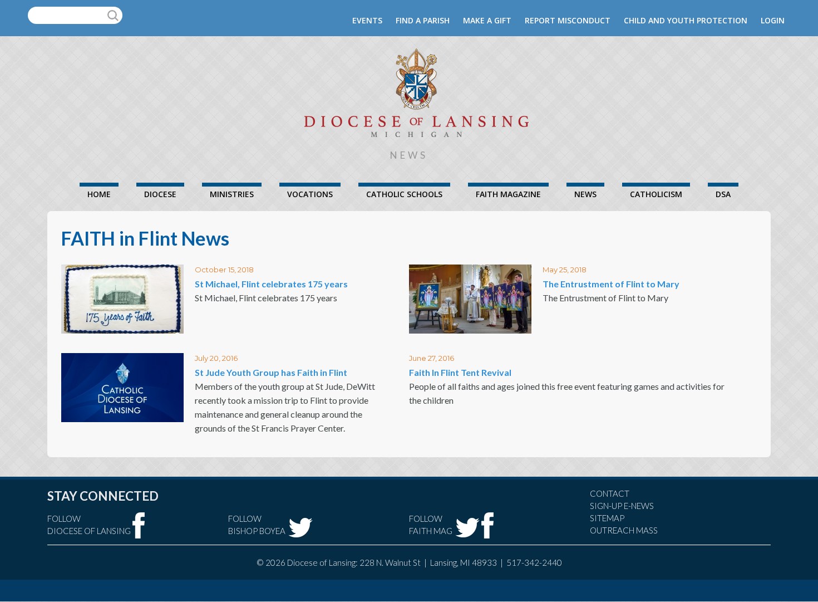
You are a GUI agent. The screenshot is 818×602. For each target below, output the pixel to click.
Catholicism (656, 194)
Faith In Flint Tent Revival (460, 372)
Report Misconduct (567, 20)
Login (773, 20)
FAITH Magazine (508, 194)
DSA (723, 194)
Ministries (232, 194)
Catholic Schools (404, 194)
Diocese (160, 194)
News (585, 194)
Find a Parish (423, 20)
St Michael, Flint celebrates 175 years (271, 283)
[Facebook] (138, 525)
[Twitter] (300, 527)
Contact (609, 493)
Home (99, 194)
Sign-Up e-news (622, 506)
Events (367, 20)
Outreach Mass (624, 530)
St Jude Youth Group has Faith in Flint (271, 372)
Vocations (310, 194)
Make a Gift (487, 20)
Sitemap (607, 518)
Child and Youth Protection (685, 20)
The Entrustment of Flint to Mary (611, 283)
